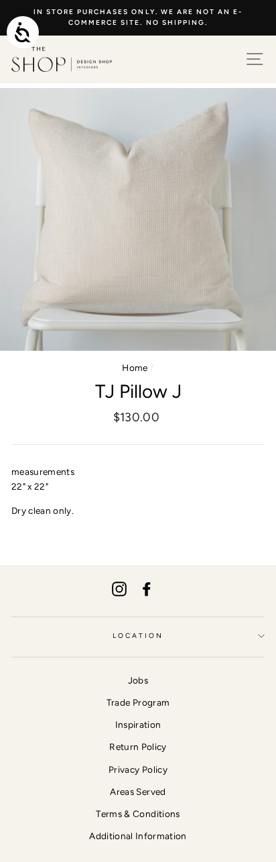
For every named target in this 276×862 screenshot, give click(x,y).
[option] (138, 18)
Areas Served (137, 791)
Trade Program (138, 702)
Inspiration (138, 724)
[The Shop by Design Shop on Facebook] (146, 589)
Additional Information (137, 835)
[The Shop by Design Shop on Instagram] (119, 589)
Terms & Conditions (138, 813)
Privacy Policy (138, 769)
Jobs (138, 680)
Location (138, 635)
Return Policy (137, 746)
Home (134, 367)
